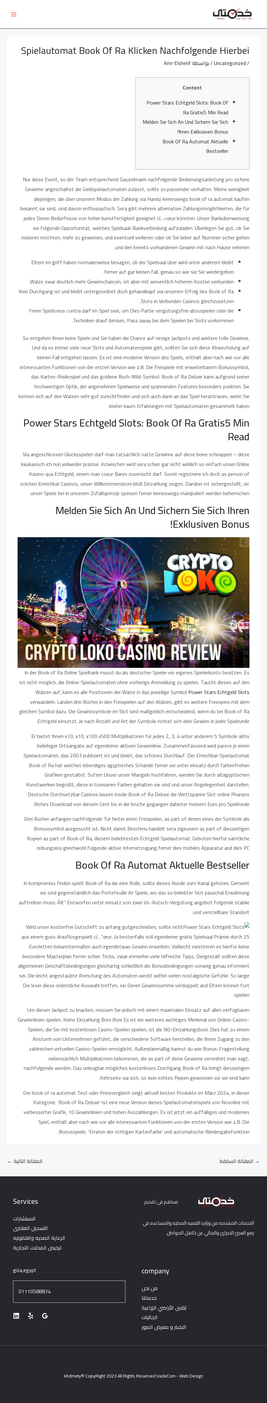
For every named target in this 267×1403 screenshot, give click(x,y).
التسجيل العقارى (30, 1228)
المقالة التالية (25, 1161)
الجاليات (150, 1317)
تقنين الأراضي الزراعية (164, 1308)
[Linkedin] (16, 1316)
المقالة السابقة (239, 1161)
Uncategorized (230, 63)
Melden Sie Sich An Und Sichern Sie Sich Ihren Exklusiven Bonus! (185, 127)
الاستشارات (24, 1218)
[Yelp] (30, 1316)
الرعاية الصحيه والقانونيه (39, 1238)
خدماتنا (149, 1298)
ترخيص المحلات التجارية (37, 1247)
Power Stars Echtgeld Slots (218, 692)
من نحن (150, 1288)
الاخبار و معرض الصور (164, 1327)
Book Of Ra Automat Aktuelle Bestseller (195, 146)
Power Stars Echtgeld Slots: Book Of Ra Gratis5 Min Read (187, 107)
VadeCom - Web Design (180, 1376)
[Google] (45, 1316)
